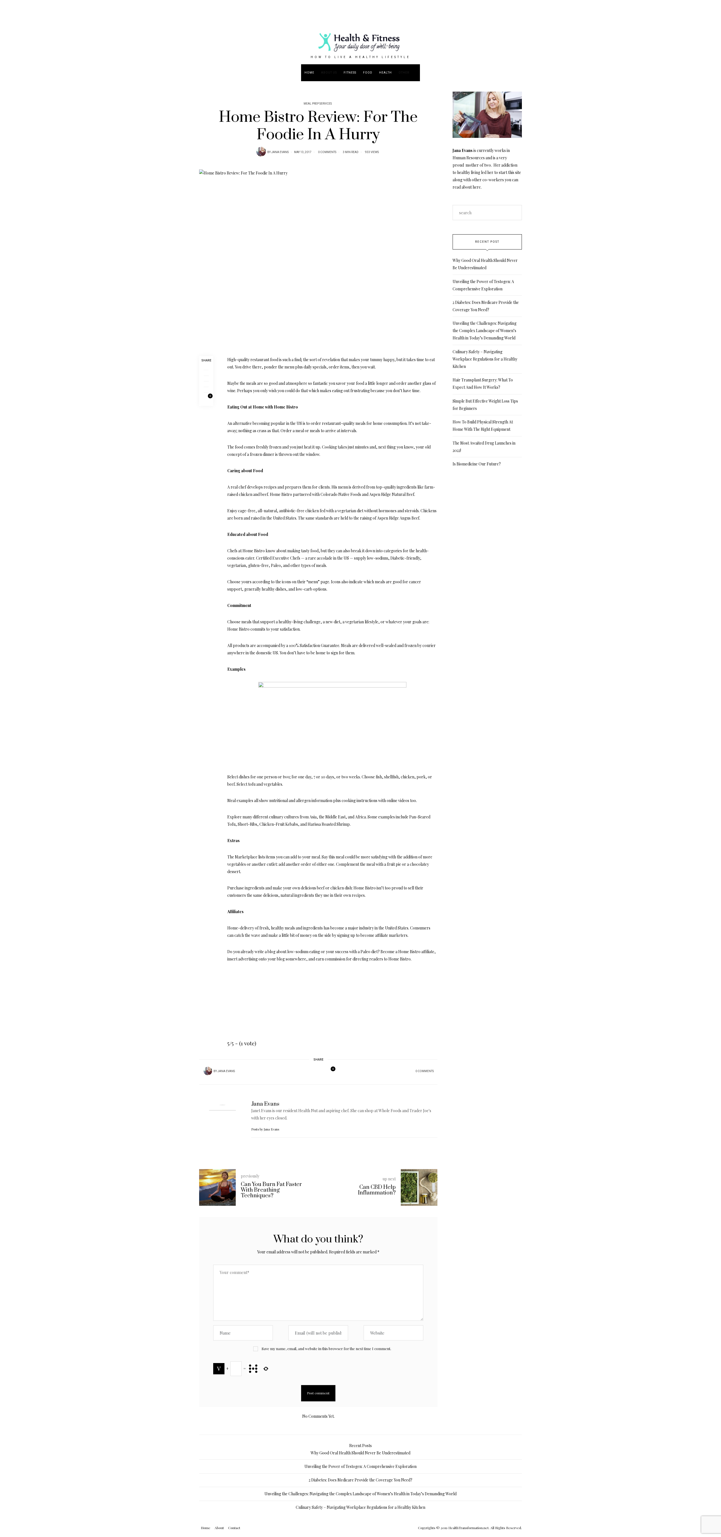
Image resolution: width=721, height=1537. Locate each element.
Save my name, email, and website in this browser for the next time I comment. (326, 1348)
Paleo (276, 565)
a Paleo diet (368, 951)
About (219, 1527)
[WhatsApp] (206, 384)
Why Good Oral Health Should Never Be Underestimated (360, 1453)
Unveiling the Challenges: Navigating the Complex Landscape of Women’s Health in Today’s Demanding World (485, 331)
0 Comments (327, 152)
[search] (416, 72)
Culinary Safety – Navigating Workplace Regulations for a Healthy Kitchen (485, 359)
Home (309, 73)
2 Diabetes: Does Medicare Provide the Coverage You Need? (360, 1480)
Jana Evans (280, 152)
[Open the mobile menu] (700, 72)
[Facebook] (206, 367)
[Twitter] (206, 373)
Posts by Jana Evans (265, 1129)
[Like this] (206, 399)
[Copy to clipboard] (206, 390)
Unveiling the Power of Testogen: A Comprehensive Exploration (360, 1466)
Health (385, 73)
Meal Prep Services (318, 104)
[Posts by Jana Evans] (261, 151)
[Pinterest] (206, 378)
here (477, 187)
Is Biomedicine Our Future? (477, 464)
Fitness (350, 73)
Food (367, 73)
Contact (234, 1527)
